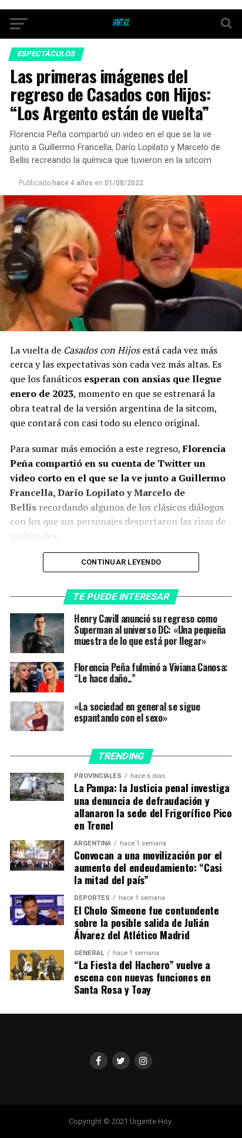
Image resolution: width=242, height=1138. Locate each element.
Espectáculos (46, 53)
